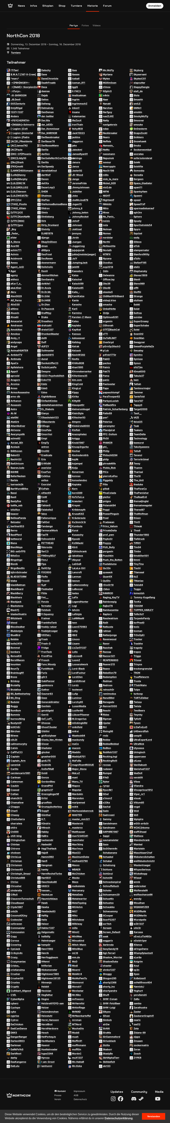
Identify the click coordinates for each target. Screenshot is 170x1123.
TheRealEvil (140, 497)
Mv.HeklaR (78, 1061)
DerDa (44, 149)
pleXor (107, 497)
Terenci (138, 455)
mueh (75, 1036)
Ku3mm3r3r (79, 522)
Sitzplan (47, 5)
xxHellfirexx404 (143, 982)
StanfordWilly (141, 254)
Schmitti (107, 877)
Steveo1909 (140, 275)
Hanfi (44, 861)
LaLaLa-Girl (78, 568)
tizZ (136, 576)
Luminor (77, 697)
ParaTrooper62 (111, 396)
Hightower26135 (50, 978)
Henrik (45, 953)
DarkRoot (16, 1053)
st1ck (137, 246)
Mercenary (78, 890)
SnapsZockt (140, 133)
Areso (14, 388)
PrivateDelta (110, 530)
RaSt (105, 622)
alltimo (14, 308)
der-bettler (47, 116)
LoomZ (76, 660)
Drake (44, 317)
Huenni (45, 1045)
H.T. (43, 819)
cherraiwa (16, 823)
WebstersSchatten (144, 856)
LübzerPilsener (80, 714)
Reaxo (106, 668)
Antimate (16, 358)
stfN (136, 287)
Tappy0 (138, 405)
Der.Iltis (45, 120)
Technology (140, 438)
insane (76, 112)
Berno (14, 530)
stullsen (138, 300)
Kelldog (76, 342)
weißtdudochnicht (144, 861)
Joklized (77, 229)
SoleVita (138, 166)
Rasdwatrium (110, 618)
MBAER (76, 869)
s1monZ (107, 798)
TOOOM (138, 605)
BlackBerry (17, 593)
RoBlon (107, 748)
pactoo (107, 363)
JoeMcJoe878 (80, 200)
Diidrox (45, 208)
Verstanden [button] (153, 1116)
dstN (44, 338)
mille (75, 927)
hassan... (46, 890)
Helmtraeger (48, 940)
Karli (74, 308)
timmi (137, 559)
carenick (15, 764)
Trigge (137, 656)
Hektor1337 (47, 927)
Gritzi (44, 798)
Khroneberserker (82, 371)
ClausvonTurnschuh (22, 898)
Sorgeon (138, 179)
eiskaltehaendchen (52, 405)
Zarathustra (140, 1007)
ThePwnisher (141, 492)
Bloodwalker (18, 626)
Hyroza (45, 1057)
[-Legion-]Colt (19, 128)
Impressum (79, 1091)
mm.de (76, 957)
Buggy (14, 706)
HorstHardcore (49, 1028)
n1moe (106, 87)
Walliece (138, 835)
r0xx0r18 (108, 584)
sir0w (106, 1024)
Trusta (137, 681)
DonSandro (47, 279)
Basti (13, 497)
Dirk (43, 220)
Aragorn (15, 379)
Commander (18, 927)
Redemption (110, 676)
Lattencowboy (80, 584)
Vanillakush (140, 764)
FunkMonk (47, 668)
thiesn (137, 517)
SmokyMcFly (141, 116)
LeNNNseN (78, 618)
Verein (57, 1099)
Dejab (44, 95)
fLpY (43, 584)
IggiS (75, 87)
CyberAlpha (17, 999)
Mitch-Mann (79, 944)
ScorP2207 (109, 919)
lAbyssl (76, 559)
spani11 (138, 187)
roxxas (107, 764)
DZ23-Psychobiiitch (52, 375)
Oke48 (106, 287)
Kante (75, 300)
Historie (92, 5)
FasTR (44, 534)
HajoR (44, 852)
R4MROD (108, 593)
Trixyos (138, 664)
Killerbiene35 (79, 375)
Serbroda (108, 944)
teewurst (139, 442)
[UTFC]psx (17, 225)
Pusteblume (110, 563)
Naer (105, 99)
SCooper (108, 915)
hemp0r (45, 944)
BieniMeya (16, 547)
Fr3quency (47, 614)
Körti (75, 547)
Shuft (106, 994)
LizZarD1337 (79, 647)
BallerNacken (18, 476)
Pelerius (107, 421)
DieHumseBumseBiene (54, 204)
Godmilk (46, 764)
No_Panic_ (109, 216)
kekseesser (78, 338)
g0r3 (44, 676)
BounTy (15, 668)
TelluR (137, 451)
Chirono (15, 848)
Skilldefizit (109, 1061)
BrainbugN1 (17, 672)
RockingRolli (110, 760)
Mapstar (77, 789)
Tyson (137, 722)
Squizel (138, 233)
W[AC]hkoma (141, 827)
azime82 (15, 438)
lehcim (76, 610)
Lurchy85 (77, 702)
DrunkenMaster (50, 333)
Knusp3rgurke (80, 446)
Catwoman (17, 781)
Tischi (137, 568)
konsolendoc (79, 480)
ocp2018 (108, 266)
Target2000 (140, 409)
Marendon (78, 798)
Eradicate (46, 455)
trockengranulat (143, 668)
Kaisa (75, 275)
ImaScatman (79, 95)
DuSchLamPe (48, 367)
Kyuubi (76, 538)
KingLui (76, 388)
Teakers (138, 430)
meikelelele (78, 886)
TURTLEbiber (141, 697)
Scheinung (109, 865)
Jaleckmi (77, 149)
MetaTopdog (79, 902)
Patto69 (107, 413)
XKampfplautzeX (143, 953)
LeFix (75, 597)
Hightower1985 (50, 973)
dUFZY (45, 346)
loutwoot (77, 689)
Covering (16, 944)
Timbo (137, 551)
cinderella (16, 890)
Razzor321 (109, 656)
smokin (138, 112)
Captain (15, 756)
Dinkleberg (47, 216)
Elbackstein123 (50, 417)
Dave (44, 74)
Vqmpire (138, 819)
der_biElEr (47, 124)
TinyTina (139, 563)
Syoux (137, 363)
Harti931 (46, 877)
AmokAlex (16, 329)
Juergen (77, 241)
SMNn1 (137, 107)
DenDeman (47, 112)
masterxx (77, 827)
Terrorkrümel (141, 459)
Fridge (45, 647)
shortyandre (110, 990)
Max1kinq (77, 844)
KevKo (75, 358)
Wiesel (137, 877)
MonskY (77, 986)
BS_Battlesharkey (20, 693)
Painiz (106, 367)
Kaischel (77, 279)
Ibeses (76, 74)
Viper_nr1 (139, 794)
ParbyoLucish (111, 400)
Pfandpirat (109, 430)
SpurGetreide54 (143, 225)
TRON (137, 672)
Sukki (137, 304)
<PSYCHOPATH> (20, 120)
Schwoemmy (110, 911)
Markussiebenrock (82, 810)
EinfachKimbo (49, 400)
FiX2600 (46, 572)
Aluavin (15, 312)
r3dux (106, 589)
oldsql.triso (109, 300)
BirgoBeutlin (18, 568)
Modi (75, 965)
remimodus (109, 693)
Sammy (107, 819)
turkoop (138, 693)
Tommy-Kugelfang (144, 597)
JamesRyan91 (80, 154)
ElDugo (45, 425)
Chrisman (16, 861)
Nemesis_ (108, 145)
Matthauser (78, 831)
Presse (57, 1095)
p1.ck (106, 350)
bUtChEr (15, 727)
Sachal (107, 806)
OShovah (108, 325)
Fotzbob (46, 610)
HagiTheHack (48, 848)
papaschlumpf (111, 392)
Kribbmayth (78, 509)
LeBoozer (77, 589)
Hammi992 (47, 856)
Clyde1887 (17, 907)
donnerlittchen (49, 275)
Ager (13, 271)
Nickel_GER (109, 183)
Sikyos (107, 1011)
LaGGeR (76, 563)
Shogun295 (109, 978)
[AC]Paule (16, 149)
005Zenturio (18, 103)
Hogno (45, 999)
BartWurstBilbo (19, 488)
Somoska (139, 170)
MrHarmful (78, 1003)
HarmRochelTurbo (51, 873)
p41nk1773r (109, 354)
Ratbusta (108, 626)
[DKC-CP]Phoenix (21, 154)
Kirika (75, 396)
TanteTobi (139, 396)
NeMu (106, 149)
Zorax (137, 1049)
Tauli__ (138, 413)
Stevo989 (139, 283)
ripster (107, 722)
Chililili (15, 831)
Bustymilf (16, 722)
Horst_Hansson (50, 1020)
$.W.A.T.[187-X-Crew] (23, 74)
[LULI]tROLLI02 (19, 187)
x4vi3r (137, 927)
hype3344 (47, 1053)
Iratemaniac (78, 116)
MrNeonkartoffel (81, 1015)
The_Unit (139, 480)
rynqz (106, 785)
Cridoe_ (15, 965)
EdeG (44, 388)
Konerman (78, 471)
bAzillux (15, 509)
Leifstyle (77, 614)
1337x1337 (17, 112)
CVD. (13, 994)
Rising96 (108, 731)
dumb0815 (47, 354)
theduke (138, 484)
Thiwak (138, 526)
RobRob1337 (110, 752)
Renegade (108, 702)
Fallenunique (48, 517)
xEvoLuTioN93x (143, 936)
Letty (75, 630)
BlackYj (15, 610)
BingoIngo (16, 559)
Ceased (15, 789)
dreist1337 (47, 329)
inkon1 (76, 107)
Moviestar (78, 990)
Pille (105, 484)
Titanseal (139, 572)
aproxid (15, 375)
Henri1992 (47, 948)
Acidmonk (16, 258)
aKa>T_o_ (16, 283)
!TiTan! (15, 70)
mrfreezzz (78, 999)
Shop (62, 5)
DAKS (14, 1032)
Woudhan (139, 902)
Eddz (44, 384)
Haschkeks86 (49, 881)
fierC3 (44, 551)
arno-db (15, 396)
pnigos (107, 501)
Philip (106, 451)
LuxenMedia (79, 706)
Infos (33, 5)
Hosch (45, 1032)
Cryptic (15, 986)
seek (105, 936)
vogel (137, 806)
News (21, 5)
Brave (14, 676)
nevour (107, 162)
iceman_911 (78, 82)
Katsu (75, 321)
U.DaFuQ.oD (140, 727)
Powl (106, 517)
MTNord (76, 1024)
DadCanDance (19, 1028)
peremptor (109, 425)
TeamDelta (140, 434)
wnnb (137, 881)
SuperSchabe (141, 325)
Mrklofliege (78, 1007)
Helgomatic (47, 932)
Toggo (137, 589)
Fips (43, 563)
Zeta (136, 1028)
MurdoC (77, 1053)
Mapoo (76, 785)
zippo (137, 1036)
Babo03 (15, 455)
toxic (136, 626)
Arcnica (15, 384)
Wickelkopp (140, 873)
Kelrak (75, 346)
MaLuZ (76, 773)
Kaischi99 (78, 283)
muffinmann (79, 1045)
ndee (106, 128)
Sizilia (106, 1045)
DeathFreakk (48, 82)
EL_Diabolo (47, 409)
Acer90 (15, 246)
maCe (75, 743)
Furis (44, 672)
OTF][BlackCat (111, 329)
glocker (45, 752)
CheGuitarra (18, 819)
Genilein (46, 706)
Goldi (44, 773)
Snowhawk (140, 141)
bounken (16, 664)
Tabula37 (139, 375)
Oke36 (106, 283)
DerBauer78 (48, 141)
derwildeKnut (49, 170)
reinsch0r (108, 689)
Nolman (107, 229)
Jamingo (77, 158)
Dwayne (45, 371)
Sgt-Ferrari (109, 953)
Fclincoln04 (48, 538)
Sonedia (138, 174)
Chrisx (14, 881)
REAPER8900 (110, 660)
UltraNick (139, 743)
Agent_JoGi (17, 266)
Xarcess (138, 932)
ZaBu (136, 999)
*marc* (15, 78)
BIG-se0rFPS (18, 551)
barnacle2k (17, 484)
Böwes (14, 735)
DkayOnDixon (49, 241)
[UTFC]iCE (17, 212)
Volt (136, 815)
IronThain (77, 124)
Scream (107, 927)
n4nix (106, 95)
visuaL (137, 798)
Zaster (137, 1011)
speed (137, 200)
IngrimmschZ (79, 103)
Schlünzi (108, 873)
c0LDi (14, 739)
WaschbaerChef (143, 852)
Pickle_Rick (109, 467)
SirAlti (106, 1028)
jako (74, 145)
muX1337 (77, 1057)
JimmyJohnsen (80, 187)
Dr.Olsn (45, 304)
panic (106, 379)
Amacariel (16, 321)
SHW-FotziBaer (111, 1003)
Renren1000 (110, 706)
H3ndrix (45, 823)
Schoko (107, 890)
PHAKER (107, 442)
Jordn (75, 237)
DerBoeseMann (50, 145)
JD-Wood (77, 174)
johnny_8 (77, 208)
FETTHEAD (47, 543)
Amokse (15, 333)
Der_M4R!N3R (49, 133)
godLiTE (46, 760)
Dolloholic (47, 266)
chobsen (16, 852)
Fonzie (45, 601)
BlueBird (15, 635)
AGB (76, 1095)
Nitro (106, 208)
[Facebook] (120, 1098)
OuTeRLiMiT (110, 338)
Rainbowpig (110, 601)
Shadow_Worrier (112, 957)
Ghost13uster (49, 727)
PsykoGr (108, 538)
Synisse (138, 358)
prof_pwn (108, 534)
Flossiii (45, 580)
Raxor (106, 643)
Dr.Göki (45, 296)
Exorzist (46, 484)
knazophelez (79, 434)
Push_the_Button (112, 559)
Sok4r (137, 162)
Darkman (16, 1045)
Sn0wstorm (140, 128)
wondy (137, 898)
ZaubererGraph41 (144, 1015)
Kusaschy (77, 534)
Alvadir (15, 317)
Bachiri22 (16, 459)
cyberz (14, 1003)
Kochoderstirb (80, 455)
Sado (106, 810)
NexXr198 (108, 170)
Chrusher (16, 886)
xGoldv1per (140, 940)
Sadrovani (109, 815)
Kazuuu (76, 333)
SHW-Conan (110, 999)
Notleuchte (109, 246)
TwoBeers (139, 710)
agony (14, 275)
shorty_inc (109, 986)
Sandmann (109, 827)
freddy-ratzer (49, 626)
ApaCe (14, 363)
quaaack (108, 572)
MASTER (77, 815)
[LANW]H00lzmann (22, 170)
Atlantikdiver (18, 425)
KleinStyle (78, 413)
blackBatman (18, 584)
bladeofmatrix (19, 614)
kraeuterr (77, 501)
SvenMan (139, 338)
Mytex (106, 78)
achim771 (16, 250)
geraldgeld (47, 710)
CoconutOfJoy (19, 915)
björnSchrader (19, 572)
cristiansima (18, 969)
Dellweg (45, 103)
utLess (137, 760)
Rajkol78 (108, 605)
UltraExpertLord (143, 739)
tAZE (136, 417)
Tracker (138, 639)
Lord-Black (78, 668)
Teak (136, 425)
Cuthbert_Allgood (21, 990)
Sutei (136, 329)
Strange (138, 296)
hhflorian (46, 965)
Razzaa (107, 651)
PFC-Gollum (110, 434)
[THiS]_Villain (18, 208)
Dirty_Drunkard (50, 225)
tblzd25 (138, 421)
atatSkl (14, 417)
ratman (107, 630)
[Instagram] (113, 1098)
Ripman (107, 718)
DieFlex (45, 200)
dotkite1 (45, 283)
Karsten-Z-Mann (81, 317)
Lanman (76, 576)
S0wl (106, 794)
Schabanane (110, 852)
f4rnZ (44, 501)
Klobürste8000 (81, 425)
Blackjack (16, 601)
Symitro (138, 354)
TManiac (138, 580)
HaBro (44, 835)
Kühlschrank (79, 551)
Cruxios (15, 982)
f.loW (44, 497)
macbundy (78, 739)
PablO (106, 358)
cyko (13, 1011)
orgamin (108, 321)
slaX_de (138, 91)
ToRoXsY (139, 614)
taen (136, 379)
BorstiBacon (18, 660)
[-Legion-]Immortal (22, 133)
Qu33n (107, 568)
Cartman (16, 777)
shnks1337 (109, 969)
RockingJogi (110, 756)
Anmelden (154, 5)
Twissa (138, 702)
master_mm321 (81, 819)
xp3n (136, 969)
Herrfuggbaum (49, 957)
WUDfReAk (140, 911)
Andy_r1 (15, 338)
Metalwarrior (79, 898)
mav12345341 (80, 835)
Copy (14, 936)
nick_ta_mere (110, 179)
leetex (75, 593)
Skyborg (138, 70)
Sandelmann (110, 823)
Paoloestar (109, 384)
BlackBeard (17, 589)
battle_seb (16, 505)
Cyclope (15, 1007)
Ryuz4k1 (108, 789)
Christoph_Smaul (21, 873)
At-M (13, 413)
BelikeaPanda (18, 517)
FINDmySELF (48, 555)
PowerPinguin (111, 513)
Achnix (15, 254)
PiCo (105, 471)
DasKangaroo (18, 1061)
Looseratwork (80, 664)
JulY (74, 258)
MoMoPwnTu (79, 978)
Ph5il (106, 438)
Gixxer (45, 743)
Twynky (138, 714)
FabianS (45, 505)
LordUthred (78, 681)
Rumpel (107, 773)
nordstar (108, 237)
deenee (45, 91)
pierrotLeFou (110, 476)
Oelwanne (108, 275)
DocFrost (46, 254)
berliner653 (17, 526)
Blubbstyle (17, 630)
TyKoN (137, 718)
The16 (137, 476)
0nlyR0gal (16, 107)
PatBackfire (109, 405)
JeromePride (79, 183)
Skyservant (140, 74)
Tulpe (137, 689)
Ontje (106, 312)
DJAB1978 (47, 233)
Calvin (14, 748)
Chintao (15, 844)
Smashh (138, 99)
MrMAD (76, 1011)
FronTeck (46, 651)
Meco (75, 881)
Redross (107, 685)
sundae (138, 317)
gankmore (47, 685)
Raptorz (107, 614)
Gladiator (46, 748)
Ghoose (45, 722)
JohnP (75, 220)
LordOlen (77, 676)
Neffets (107, 141)
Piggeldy (108, 480)
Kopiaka (76, 484)
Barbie (14, 480)
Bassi (14, 492)
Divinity (45, 229)
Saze (105, 844)
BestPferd (16, 534)
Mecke (76, 877)
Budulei (15, 702)
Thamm (138, 467)
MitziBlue (77, 948)
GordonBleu (48, 781)
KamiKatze (78, 296)
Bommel (15, 647)
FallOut (45, 522)
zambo (137, 1003)
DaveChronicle (49, 78)
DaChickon (17, 1024)
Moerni (76, 969)
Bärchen (15, 731)
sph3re (138, 212)
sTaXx (137, 258)
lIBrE (74, 635)
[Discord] (133, 1098)
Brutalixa (16, 689)
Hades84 (46, 844)
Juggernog (78, 246)
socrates (139, 154)
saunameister (111, 840)
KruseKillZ (78, 513)
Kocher (76, 451)
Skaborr (107, 1049)
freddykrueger (49, 630)
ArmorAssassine (20, 392)
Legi (74, 605)
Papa (106, 388)
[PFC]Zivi (16, 200)
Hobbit (45, 986)
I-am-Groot (47, 1061)
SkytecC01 (140, 78)
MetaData (77, 894)
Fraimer (45, 618)
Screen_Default (111, 932)
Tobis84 (138, 584)
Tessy (137, 463)
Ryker (106, 781)
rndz (105, 735)
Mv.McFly (108, 70)
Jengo (75, 179)
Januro (76, 162)
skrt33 (106, 1066)
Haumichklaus (49, 898)
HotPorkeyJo (48, 1036)
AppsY (14, 371)
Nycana (107, 258)
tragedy (138, 647)
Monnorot (78, 982)
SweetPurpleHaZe (144, 346)
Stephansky (140, 271)
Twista (137, 706)
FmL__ (44, 597)
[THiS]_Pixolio (19, 204)
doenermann (48, 262)
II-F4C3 (76, 91)
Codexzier (16, 919)
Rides (106, 714)
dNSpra (45, 250)
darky (14, 1057)
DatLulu (15, 1066)
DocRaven (47, 258)
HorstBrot (46, 1024)
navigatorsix (110, 124)
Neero (106, 137)
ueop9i (138, 735)
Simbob (107, 1020)
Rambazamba (110, 610)
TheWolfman (141, 513)
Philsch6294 (110, 455)
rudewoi (107, 768)
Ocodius (108, 262)
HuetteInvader (49, 1049)
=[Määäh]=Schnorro (22, 124)
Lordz (75, 685)
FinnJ (44, 559)
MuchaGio (78, 1028)
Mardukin (77, 794)
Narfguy (107, 112)
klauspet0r (78, 405)
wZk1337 (139, 923)
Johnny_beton (80, 212)
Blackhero (16, 597)
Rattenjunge (110, 635)
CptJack (15, 948)
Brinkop (15, 681)
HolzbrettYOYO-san (52, 1003)
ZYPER (137, 1057)
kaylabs (76, 325)
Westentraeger (142, 865)
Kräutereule (78, 517)
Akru (13, 292)
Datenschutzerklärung (119, 1118)
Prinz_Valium (110, 526)
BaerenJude (17, 467)
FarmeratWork (49, 530)
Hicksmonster (49, 969)
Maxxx (76, 865)
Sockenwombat (142, 149)
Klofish (76, 430)
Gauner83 (47, 693)
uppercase (140, 756)
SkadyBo (108, 1053)
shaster (107, 965)
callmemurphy (19, 743)
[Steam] (141, 1098)
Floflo (44, 576)
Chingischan (18, 840)
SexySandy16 (110, 948)
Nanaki (107, 103)
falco (44, 513)
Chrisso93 (17, 869)
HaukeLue (47, 894)
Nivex (106, 212)
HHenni (45, 961)
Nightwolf (108, 200)
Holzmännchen (50, 1011)
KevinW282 (78, 354)
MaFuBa (76, 760)
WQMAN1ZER (141, 907)
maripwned (78, 802)
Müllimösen (109, 82)
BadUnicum (17, 463)
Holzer (45, 1007)
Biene (14, 543)
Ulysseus (139, 748)
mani (75, 777)
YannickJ (139, 986)
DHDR (44, 191)
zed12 (137, 1024)
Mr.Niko (76, 994)
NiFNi (106, 191)
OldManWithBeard (113, 296)
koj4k (75, 459)
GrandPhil (47, 785)
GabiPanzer (48, 681)
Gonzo (45, 777)
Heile (44, 919)
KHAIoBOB (78, 363)
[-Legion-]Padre (20, 137)
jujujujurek (78, 250)
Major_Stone (79, 768)
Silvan (106, 1015)
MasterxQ (77, 823)
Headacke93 (48, 911)
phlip (106, 459)
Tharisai (138, 471)
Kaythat (76, 329)
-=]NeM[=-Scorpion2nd (24, 87)
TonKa (137, 601)
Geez (44, 697)
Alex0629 (16, 296)
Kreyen (76, 505)
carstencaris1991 (20, 773)
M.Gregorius (79, 718)
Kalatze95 (78, 287)
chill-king (16, 835)
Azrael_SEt (17, 442)
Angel (14, 346)
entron (45, 446)
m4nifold (77, 727)
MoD (74, 961)
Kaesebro (77, 271)
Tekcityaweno (141, 446)
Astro (14, 409)
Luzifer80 (77, 710)
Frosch (45, 660)
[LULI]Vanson (18, 191)
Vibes (137, 781)
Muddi (75, 1032)
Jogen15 (77, 204)
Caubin (15, 785)
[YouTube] (157, 1098)
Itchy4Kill (77, 128)
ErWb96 (46, 463)
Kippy (75, 392)
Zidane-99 (140, 1032)
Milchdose (78, 919)
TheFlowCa (140, 488)
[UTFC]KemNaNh (20, 216)
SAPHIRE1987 (110, 831)
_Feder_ (15, 233)
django (45, 237)
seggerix (108, 940)
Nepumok (108, 158)
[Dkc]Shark (17, 162)
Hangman (46, 865)
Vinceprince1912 (143, 789)
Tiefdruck (139, 538)
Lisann (76, 643)
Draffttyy (46, 312)
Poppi (106, 509)
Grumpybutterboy (51, 806)
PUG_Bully (109, 547)
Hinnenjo (46, 982)
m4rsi (75, 731)
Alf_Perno (16, 300)
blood (14, 622)
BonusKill (16, 656)
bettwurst (16, 538)
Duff (43, 342)
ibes (74, 70)
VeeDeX (138, 773)
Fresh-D (46, 643)
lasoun (76, 580)
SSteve (137, 241)
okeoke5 (108, 292)
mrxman (77, 1020)
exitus (44, 480)
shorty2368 (109, 982)
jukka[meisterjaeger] (84, 254)
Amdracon (17, 325)
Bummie (15, 714)
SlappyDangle (141, 87)
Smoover (139, 120)
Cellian (15, 794)
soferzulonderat (143, 158)
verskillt (138, 777)
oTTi (105, 333)
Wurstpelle (140, 919)
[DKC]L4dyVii (18, 158)
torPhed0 (139, 622)
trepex (137, 651)
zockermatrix (141, 1045)
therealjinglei (141, 501)
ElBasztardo (48, 421)
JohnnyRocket (80, 216)
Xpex (136, 973)
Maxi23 (76, 852)
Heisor (45, 923)
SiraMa (107, 1032)
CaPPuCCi (17, 752)
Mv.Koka (77, 1066)
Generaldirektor (50, 702)
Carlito (14, 768)
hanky (44, 869)
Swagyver (139, 342)
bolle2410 (16, 643)
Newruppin (109, 166)
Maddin (76, 752)
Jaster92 (77, 170)
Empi (44, 438)
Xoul (136, 965)
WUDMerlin (140, 915)
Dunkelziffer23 (49, 363)
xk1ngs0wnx (141, 948)
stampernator (141, 250)
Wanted (138, 844)
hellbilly (45, 936)
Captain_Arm (18, 760)
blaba (14, 580)
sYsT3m (138, 367)
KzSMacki (77, 543)
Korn (75, 488)
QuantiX (107, 576)
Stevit (137, 279)
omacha (107, 304)
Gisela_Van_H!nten (52, 739)
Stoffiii (137, 292)
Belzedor (16, 522)
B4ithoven (16, 451)
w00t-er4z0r (141, 823)
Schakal (107, 861)
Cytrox (14, 1020)
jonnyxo (76, 233)
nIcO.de (107, 187)
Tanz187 (138, 400)
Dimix (44, 212)
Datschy (46, 70)
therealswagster (143, 505)
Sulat (136, 308)
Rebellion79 (109, 672)
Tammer (138, 392)
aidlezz (15, 279)
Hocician (46, 990)
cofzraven (16, 923)
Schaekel (108, 856)
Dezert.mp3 (48, 187)
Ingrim (76, 99)
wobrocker (140, 886)
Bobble (15, 639)
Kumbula (77, 526)
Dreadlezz (47, 321)
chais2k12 (16, 798)
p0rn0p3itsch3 (111, 346)
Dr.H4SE (46, 300)
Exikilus (45, 476)
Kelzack (76, 350)
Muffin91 (77, 1040)
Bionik (14, 563)
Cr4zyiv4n (17, 953)
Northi (106, 241)
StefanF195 (140, 262)
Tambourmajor (142, 388)
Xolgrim (138, 961)
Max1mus (77, 848)
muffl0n (76, 1049)
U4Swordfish (141, 731)
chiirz (14, 827)
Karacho (77, 304)
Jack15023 (78, 133)
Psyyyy (107, 543)
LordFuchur (78, 672)
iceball (76, 78)
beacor (15, 513)
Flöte (44, 593)
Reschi (107, 710)
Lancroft (77, 572)
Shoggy (107, 973)
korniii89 (77, 492)
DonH (44, 271)
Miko (75, 915)
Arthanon (16, 400)
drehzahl (46, 325)
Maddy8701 (78, 756)
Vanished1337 (142, 768)
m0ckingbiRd (79, 722)
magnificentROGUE (83, 764)
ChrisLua (16, 856)
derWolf (45, 174)
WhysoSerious (142, 869)
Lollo (75, 651)
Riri (105, 727)
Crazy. (14, 957)
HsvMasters (48, 1040)
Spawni (138, 195)
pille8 (106, 488)
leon (74, 622)
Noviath (107, 250)
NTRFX (107, 254)
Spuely (137, 220)
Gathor (45, 689)
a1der (14, 237)
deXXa (45, 183)
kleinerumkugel (81, 409)
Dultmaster (47, 350)
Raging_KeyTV (111, 597)
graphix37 (47, 789)
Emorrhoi (46, 434)
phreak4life (109, 463)
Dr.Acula (46, 287)
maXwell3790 (80, 861)
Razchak (108, 647)
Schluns (107, 869)
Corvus (15, 940)
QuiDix (107, 580)
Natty (106, 120)
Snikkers (139, 137)
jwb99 (75, 266)
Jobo (75, 195)
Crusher (15, 973)
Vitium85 (139, 802)
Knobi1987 (78, 442)
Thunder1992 (141, 534)
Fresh (44, 639)
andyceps (16, 342)
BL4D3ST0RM (18, 576)
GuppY (45, 810)
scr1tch (107, 923)
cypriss (15, 1015)
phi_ (105, 446)
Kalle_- (76, 292)
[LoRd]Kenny (18, 174)
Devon (45, 179)
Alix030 (15, 304)
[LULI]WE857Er (19, 195)
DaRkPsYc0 (17, 1049)
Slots (136, 95)
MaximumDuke (80, 856)
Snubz (137, 145)
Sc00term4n (110, 848)
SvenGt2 (138, 333)
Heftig (44, 915)
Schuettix (108, 898)
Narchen (108, 107)
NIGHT (106, 195)
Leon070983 (79, 626)
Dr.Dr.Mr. (46, 292)
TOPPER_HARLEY (143, 610)
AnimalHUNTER (19, 350)
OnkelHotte (109, 308)
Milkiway (77, 923)
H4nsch (45, 827)
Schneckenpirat (112, 881)
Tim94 (137, 547)
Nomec (107, 233)
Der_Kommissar (50, 128)
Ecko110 (46, 379)
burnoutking (18, 718)
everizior (46, 467)
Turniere (76, 5)
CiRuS (14, 894)
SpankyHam (140, 191)
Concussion (18, 932)
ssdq (136, 237)
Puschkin (108, 555)
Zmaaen (138, 1040)
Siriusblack (109, 1040)
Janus (75, 166)
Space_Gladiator (143, 183)
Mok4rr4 (77, 973)
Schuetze (108, 902)
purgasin (108, 551)
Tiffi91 (137, 543)
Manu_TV (77, 781)
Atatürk (15, 421)
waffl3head (140, 831)
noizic (106, 220)
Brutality (15, 685)
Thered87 (139, 509)
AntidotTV (16, 354)
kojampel (77, 463)
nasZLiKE (108, 116)
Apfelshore (17, 367)
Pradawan (108, 522)
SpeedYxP (139, 204)
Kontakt (61, 1091)
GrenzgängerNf (50, 794)
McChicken (78, 873)
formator (46, 605)
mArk (75, 806)
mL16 (75, 953)
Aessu (14, 262)
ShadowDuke (110, 961)
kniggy (76, 438)
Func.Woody (48, 664)
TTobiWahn (140, 685)
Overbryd (108, 342)
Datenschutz (80, 1099)
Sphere (138, 216)
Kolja (75, 467)
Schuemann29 (111, 894)
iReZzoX (77, 120)
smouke (138, 124)
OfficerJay (109, 279)
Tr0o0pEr (139, 635)
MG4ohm (77, 907)
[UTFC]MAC (18, 220)
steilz (137, 266)
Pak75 (106, 371)
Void (136, 810)
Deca (44, 87)
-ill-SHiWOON (18, 95)
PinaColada (109, 492)
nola (105, 225)
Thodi (137, 530)
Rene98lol (108, 697)
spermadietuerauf (144, 208)
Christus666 (18, 877)
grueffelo (46, 802)
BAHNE (15, 471)
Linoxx (76, 639)
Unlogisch (139, 752)
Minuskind (78, 940)
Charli (14, 810)
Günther (46, 815)
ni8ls (106, 174)
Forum (107, 5)
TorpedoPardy (142, 618)
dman (44, 246)
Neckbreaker (110, 133)
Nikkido (107, 204)
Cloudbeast (17, 902)
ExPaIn (45, 488)
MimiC (76, 932)
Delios (44, 99)
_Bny (13, 229)
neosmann (109, 154)
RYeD (106, 777)
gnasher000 (48, 756)
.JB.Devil (15, 99)
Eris (43, 459)
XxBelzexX (140, 978)
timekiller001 (141, 555)
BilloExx (15, 555)
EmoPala (46, 430)
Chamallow (17, 802)
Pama (106, 375)
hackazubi (47, 840)
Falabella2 (47, 509)
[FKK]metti (17, 166)
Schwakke (109, 907)
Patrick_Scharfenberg (115, 409)
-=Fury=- (16, 91)
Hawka (45, 907)
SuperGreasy (141, 321)
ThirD (137, 522)
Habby (45, 831)
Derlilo (45, 162)
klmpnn (76, 421)
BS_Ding (15, 697)
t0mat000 (139, 371)
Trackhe (138, 643)
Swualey (138, 350)
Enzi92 (45, 451)
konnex (76, 476)
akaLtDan (16, 287)
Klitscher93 (78, 417)
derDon (45, 154)
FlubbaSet (47, 589)
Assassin (16, 405)
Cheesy (15, 815)
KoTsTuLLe (78, 497)
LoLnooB (77, 656)
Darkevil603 (18, 1040)
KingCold (77, 384)
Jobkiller (77, 191)
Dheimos (46, 195)
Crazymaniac (18, 961)
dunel (44, 358)
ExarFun (46, 471)
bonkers (15, 651)
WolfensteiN (141, 890)
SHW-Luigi (109, 1007)
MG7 (74, 911)
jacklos (76, 137)
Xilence (138, 944)
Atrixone (15, 430)
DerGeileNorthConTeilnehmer (58, 158)
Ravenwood (109, 639)
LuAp (75, 693)
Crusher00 (17, 978)
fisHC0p (46, 568)
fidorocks (46, 547)
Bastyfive (16, 501)
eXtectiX (46, 492)
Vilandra (138, 785)
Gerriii (44, 714)
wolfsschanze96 (143, 894)
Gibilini (45, 731)
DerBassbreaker (50, 137)
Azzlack (15, 446)
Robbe (106, 739)
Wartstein (139, 848)
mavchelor (78, 840)
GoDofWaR (47, 768)
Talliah (137, 384)
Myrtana (107, 74)
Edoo (44, 392)
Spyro (137, 229)
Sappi (106, 835)
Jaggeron (77, 141)
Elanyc (45, 413)
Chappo (15, 806)
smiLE (137, 103)
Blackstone (17, 605)
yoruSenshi (140, 994)
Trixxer (138, 660)
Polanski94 (109, 505)
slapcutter (139, 82)
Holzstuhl (46, 1015)
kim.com (77, 379)
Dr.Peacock (47, 308)
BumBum (16, 710)
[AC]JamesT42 (19, 145)
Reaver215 (109, 664)
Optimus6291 (110, 317)
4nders (15, 116)
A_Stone (15, 241)
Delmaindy (47, 107)
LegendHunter (80, 601)
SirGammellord (111, 1036)
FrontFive (46, 656)
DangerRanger (19, 1036)
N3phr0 (107, 91)
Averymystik (18, 434)
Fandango (47, 526)
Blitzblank (16, 618)
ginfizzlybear (48, 735)
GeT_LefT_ (47, 718)
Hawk (44, 902)
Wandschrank (142, 840)
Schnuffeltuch (111, 886)
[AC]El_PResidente (21, 141)
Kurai (75, 530)
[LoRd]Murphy (19, 179)
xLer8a (137, 957)
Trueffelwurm (141, 676)
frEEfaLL (46, 635)
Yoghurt (138, 990)
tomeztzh (139, 593)
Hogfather (47, 994)
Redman (107, 681)
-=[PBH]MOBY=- (20, 82)
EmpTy (45, 442)
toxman (138, 630)
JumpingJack (79, 262)
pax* (105, 417)
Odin (105, 271)
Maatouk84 (78, 735)
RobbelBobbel (111, 743)
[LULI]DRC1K (18, 183)
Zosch (137, 1053)
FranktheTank (49, 622)
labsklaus (77, 555)
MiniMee (77, 936)
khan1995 (77, 367)
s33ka (106, 802)
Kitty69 (76, 400)
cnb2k (14, 911)
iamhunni (46, 1066)
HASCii (45, 886)
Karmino (77, 312)
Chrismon (16, 865)
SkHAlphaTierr (111, 1057)
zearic (137, 1020)
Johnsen (77, 225)
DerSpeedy (47, 166)
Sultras (138, 312)
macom (76, 748)
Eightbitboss (48, 396)
